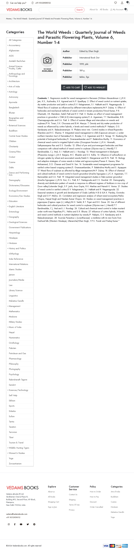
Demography (14, 180)
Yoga (11, 458)
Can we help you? (17, 2)
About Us (94, 9)
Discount (93, 502)
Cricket (12, 157)
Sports (12, 405)
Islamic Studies (15, 269)
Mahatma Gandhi (16, 300)
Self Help (13, 395)
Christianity (13, 146)
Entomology (14, 211)
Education (13, 201)
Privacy (71, 510)
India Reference (16, 258)
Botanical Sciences (17, 125)
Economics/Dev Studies (19, 195)
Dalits (11, 167)
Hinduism (13, 243)
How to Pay (94, 496)
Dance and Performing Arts (19, 173)
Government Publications (20, 227)
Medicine (13, 316)
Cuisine (12, 162)
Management (14, 306)
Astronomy (13, 97)
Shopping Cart (53, 502)
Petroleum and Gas (17, 353)
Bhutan (12, 112)
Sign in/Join (52, 507)
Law (10, 285)
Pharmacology (15, 358)
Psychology (14, 374)
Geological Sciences (18, 222)
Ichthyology (14, 253)
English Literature (16, 206)
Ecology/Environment (18, 190)
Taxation (12, 426)
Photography (14, 369)
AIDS (11, 55)
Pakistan (12, 348)
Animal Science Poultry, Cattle (15, 67)
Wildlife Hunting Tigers (19, 447)
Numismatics (14, 337)
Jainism (12, 274)
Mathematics (14, 311)
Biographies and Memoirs (16, 119)
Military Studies (15, 321)
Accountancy (14, 45)
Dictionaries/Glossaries (19, 185)
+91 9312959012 (43, 2)
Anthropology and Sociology (17, 75)
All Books (104, 9)
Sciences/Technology (18, 390)
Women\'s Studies (17, 453)
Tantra (11, 421)
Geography (14, 216)
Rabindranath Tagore (18, 379)
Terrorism (13, 432)
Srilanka (12, 411)
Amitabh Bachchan (17, 61)
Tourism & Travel (16, 442)
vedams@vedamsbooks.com (16, 514)
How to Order (95, 491)
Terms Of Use (74, 504)
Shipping (72, 499)
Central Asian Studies (18, 136)
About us (51, 491)
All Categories (15, 40)
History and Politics (17, 248)
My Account (117, 9)
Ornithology (14, 342)
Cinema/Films (15, 151)
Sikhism (12, 400)
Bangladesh (14, 107)
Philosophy (13, 363)
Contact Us (73, 494)
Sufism (12, 416)
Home (8, 18)
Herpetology (14, 232)
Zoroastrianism (15, 463)
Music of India (15, 327)
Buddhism (13, 130)
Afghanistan (14, 50)
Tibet (11, 437)
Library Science (16, 290)
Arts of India (14, 86)
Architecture (14, 81)
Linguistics (13, 295)
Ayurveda (13, 102)
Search (80, 9)
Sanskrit (12, 384)
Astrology (13, 91)
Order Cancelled (96, 507)
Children (12, 141)
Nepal (11, 332)
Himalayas (13, 237)
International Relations (18, 264)
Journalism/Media (16, 279)
